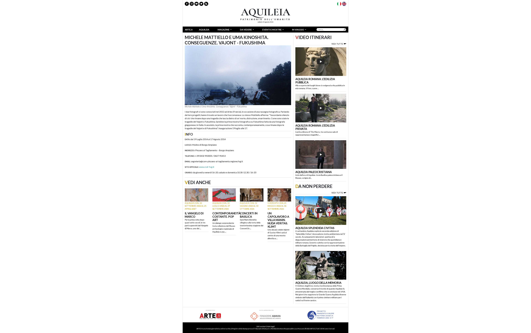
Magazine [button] (224, 29)
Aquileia (204, 29)
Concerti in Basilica (248, 215)
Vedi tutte (337, 44)
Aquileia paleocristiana (313, 172)
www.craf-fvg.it (206, 167)
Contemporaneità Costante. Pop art (226, 217)
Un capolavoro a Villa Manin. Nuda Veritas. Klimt (278, 220)
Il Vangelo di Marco (194, 215)
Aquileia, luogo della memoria (318, 282)
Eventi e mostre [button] (272, 29)
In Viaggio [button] (298, 29)
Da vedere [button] (246, 29)
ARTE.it (189, 29)
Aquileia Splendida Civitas (314, 228)
